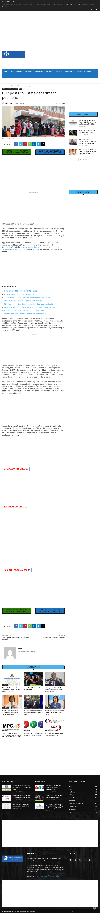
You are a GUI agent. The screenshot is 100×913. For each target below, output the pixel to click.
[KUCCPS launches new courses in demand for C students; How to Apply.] (55, 702)
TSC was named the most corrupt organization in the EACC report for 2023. (33, 712)
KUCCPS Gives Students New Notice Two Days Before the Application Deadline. (10, 712)
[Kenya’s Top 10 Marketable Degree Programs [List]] (33, 679)
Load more (82, 159)
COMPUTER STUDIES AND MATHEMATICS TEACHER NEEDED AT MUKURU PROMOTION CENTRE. (12, 735)
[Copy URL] (43, 144)
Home (4, 86)
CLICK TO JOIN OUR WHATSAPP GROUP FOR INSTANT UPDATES (16, 151)
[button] (95, 80)
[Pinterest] (25, 144)
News (20, 88)
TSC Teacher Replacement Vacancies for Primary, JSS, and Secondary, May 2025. (11, 689)
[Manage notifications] (94, 907)
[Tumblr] (90, 860)
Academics (26, 685)
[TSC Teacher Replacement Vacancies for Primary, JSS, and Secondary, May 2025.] (12, 679)
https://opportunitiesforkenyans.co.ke (27, 651)
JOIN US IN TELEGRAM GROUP (17, 570)
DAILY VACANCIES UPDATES (16, 469)
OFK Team (9, 103)
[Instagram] (89, 9)
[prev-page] (3, 741)
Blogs (8, 86)
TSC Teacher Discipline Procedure (54, 638)
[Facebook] (86, 9)
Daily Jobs (9, 88)
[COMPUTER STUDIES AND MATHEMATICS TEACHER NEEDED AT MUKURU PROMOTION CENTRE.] (12, 724)
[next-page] (6, 741)
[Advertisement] (50, 24)
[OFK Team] (3, 103)
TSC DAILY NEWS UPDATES (15, 507)
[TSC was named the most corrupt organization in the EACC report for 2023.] (33, 702)
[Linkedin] (34, 144)
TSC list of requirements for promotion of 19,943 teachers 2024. (21, 787)
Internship (15, 88)
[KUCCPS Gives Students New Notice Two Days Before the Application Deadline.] (12, 702)
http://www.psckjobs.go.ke (13, 249)
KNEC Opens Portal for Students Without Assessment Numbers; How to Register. (54, 689)
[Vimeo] (94, 9)
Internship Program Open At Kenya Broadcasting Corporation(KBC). (54, 787)
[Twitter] (91, 9)
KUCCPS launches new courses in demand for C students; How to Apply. (54, 712)
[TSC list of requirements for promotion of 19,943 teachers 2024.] (6, 788)
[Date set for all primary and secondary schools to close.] (6, 806)
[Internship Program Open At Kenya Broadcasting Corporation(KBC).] (33, 724)
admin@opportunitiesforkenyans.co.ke (47, 876)
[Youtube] (97, 9)
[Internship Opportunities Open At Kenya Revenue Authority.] (55, 724)
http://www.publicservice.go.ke (34, 247)
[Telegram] (39, 144)
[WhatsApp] (30, 144)
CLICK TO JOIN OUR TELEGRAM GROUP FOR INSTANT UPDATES (50, 151)
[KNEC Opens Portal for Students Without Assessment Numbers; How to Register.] (55, 679)
